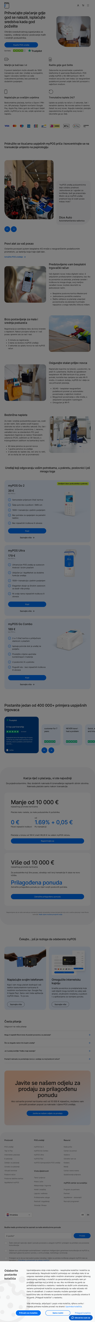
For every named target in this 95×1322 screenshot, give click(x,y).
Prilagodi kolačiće (83, 1313)
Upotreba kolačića (73, 1306)
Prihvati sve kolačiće (28, 1313)
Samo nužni (58, 1313)
